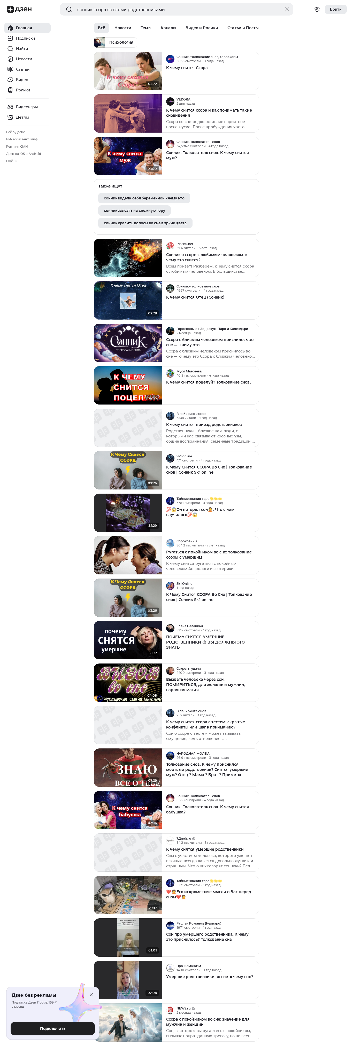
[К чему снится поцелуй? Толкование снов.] (128, 385)
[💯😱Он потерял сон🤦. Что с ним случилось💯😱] (128, 513)
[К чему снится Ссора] (128, 71)
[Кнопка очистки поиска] (287, 9)
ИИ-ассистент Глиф (21, 139)
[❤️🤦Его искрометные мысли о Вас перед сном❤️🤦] (128, 895)
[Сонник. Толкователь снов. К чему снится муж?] (128, 156)
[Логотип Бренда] (10, 9)
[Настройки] (317, 9)
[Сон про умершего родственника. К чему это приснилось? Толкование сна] (128, 937)
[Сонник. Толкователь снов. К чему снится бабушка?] (128, 810)
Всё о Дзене (15, 132)
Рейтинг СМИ (17, 146)
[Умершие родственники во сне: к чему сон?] (128, 980)
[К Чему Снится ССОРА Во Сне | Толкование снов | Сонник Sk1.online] (128, 470)
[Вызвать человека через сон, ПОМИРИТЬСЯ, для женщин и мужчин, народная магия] (128, 682)
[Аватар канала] (170, 59)
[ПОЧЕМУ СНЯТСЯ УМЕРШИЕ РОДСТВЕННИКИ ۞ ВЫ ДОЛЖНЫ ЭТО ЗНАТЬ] (128, 640)
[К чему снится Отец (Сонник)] (128, 300)
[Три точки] (254, 59)
